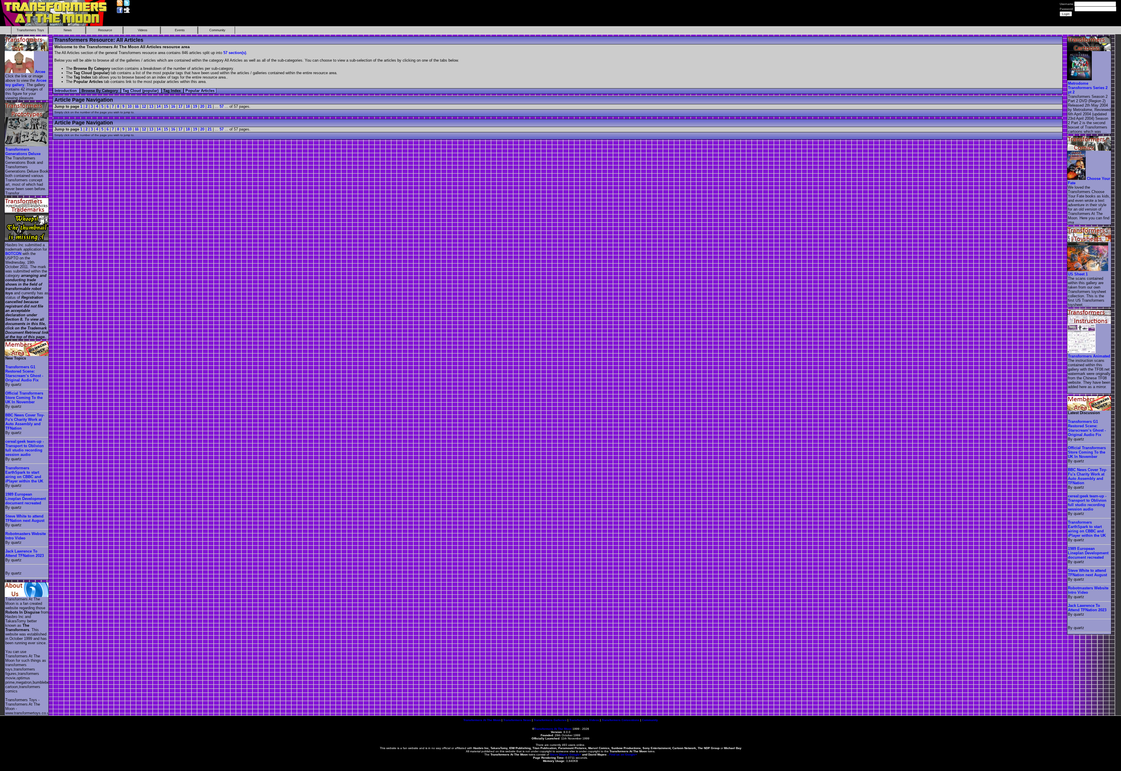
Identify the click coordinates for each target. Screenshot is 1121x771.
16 (173, 106)
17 (180, 106)
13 (151, 106)
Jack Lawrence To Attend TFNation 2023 (24, 553)
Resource (105, 30)
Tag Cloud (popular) (141, 90)
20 (202, 106)
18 (188, 106)
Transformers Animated (1089, 356)
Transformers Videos (584, 720)
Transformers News (517, 720)
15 (166, 106)
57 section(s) (234, 53)
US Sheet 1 (1078, 274)
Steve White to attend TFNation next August (24, 518)
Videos (142, 30)
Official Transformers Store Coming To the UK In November (24, 397)
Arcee (40, 72)
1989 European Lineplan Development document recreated (25, 498)
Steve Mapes (559, 754)
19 (195, 106)
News (68, 30)
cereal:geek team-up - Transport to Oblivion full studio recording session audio (24, 448)
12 (144, 106)
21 (210, 106)
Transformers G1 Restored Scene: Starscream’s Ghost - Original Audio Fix (24, 373)
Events (180, 30)
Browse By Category (100, 90)
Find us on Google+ (623, 754)
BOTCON (13, 253)
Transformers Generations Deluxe (23, 151)
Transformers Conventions (620, 720)
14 (158, 106)
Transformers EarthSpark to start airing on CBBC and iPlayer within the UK (24, 474)
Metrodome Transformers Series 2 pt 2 (1088, 87)
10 (130, 106)
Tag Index (172, 90)
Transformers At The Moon (482, 720)
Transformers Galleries (550, 720)
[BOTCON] (26, 240)
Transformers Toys (30, 30)
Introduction (66, 90)
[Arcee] (19, 72)
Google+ (575, 754)
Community (217, 30)
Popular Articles (200, 90)
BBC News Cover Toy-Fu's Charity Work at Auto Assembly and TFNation (24, 421)
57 (222, 106)
